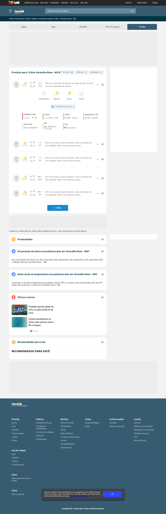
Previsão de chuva (43, 423)
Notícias (64, 419)
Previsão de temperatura (41, 427)
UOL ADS (84, 3)
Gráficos (79, 72)
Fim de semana (112, 27)
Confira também (116, 419)
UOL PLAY (74, 3)
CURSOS (64, 3)
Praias (14, 440)
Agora (24, 27)
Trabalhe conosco (141, 433)
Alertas (64, 440)
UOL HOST (44, 3)
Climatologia (41, 439)
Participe (113, 423)
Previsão (15, 419)
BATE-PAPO (142, 3)
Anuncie (137, 423)
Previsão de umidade (45, 432)
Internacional (66, 448)
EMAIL (155, 3)
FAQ (135, 437)
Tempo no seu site (116, 426)
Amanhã (83, 27)
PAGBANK (55, 3)
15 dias (142, 27)
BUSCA (129, 3)
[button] (31, 331)
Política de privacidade (78, 496)
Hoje (53, 27)
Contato (137, 419)
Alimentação (66, 426)
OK (112, 494)
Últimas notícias (67, 423)
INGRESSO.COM (31, 3)
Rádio (87, 426)
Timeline (66, 72)
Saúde (63, 430)
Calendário (94, 72)
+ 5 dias (58, 208)
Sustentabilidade (68, 444)
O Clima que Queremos (70, 437)
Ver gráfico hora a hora (63, 106)
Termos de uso (140, 440)
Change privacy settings (144, 430)
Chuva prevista (18, 494)
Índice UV (40, 436)
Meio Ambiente (67, 433)
